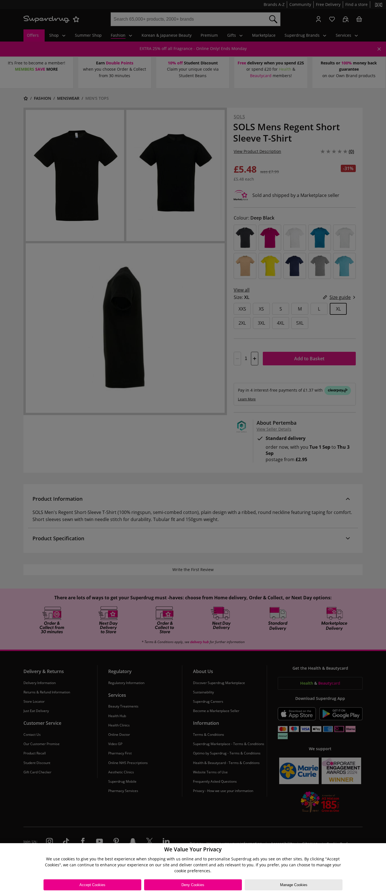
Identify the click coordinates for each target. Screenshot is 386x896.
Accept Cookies (92, 885)
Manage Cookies (293, 885)
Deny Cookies (192, 885)
